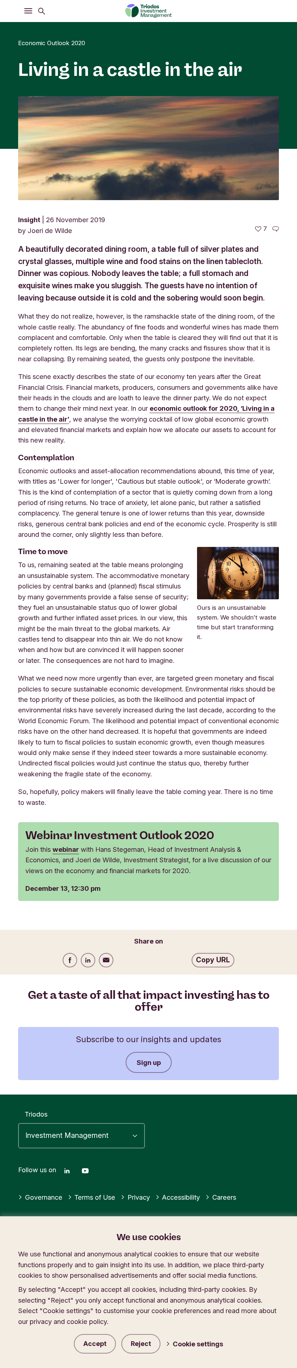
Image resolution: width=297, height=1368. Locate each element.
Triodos (36, 1114)
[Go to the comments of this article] (275, 229)
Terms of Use (94, 1197)
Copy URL (213, 959)
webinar (66, 849)
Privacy (138, 1197)
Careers (224, 1197)
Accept (94, 1343)
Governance (43, 1197)
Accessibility (181, 1197)
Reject (141, 1343)
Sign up (149, 1062)
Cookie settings (198, 1344)
